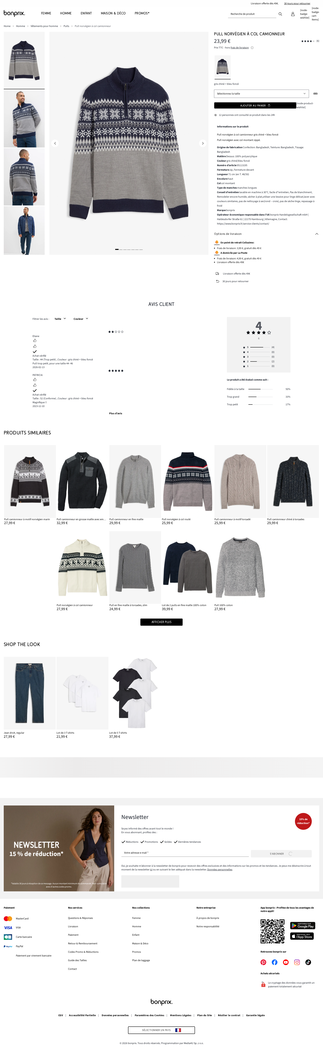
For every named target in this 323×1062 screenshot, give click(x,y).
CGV (60, 1015)
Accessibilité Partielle (82, 1015)
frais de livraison (240, 48)
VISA (18, 928)
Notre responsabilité (207, 926)
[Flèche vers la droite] (203, 143)
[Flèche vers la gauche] (55, 143)
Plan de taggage (141, 960)
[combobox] (252, 14)
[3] (125, 249)
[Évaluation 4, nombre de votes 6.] (308, 41)
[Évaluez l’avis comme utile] (35, 341)
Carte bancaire (24, 937)
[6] (137, 249)
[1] (117, 249)
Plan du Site (204, 1015)
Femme (136, 918)
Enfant (135, 935)
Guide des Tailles (77, 960)
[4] (129, 249)
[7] (141, 249)
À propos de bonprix (207, 918)
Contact (72, 969)
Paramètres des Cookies (149, 1015)
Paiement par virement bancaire (33, 956)
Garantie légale (255, 1015)
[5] (133, 249)
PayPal (19, 946)
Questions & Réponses (80, 918)
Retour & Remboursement (82, 943)
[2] (121, 249)
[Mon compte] (293, 14)
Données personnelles (219, 870)
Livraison (73, 926)
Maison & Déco (140, 943)
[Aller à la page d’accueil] (22, 13)
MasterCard (22, 919)
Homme (136, 926)
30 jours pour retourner (297, 3)
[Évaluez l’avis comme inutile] (35, 347)
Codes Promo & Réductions (83, 952)
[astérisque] (109, 332)
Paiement (73, 935)
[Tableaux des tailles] (315, 93)
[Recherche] (280, 13)
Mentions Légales (180, 1015)
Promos (136, 952)
